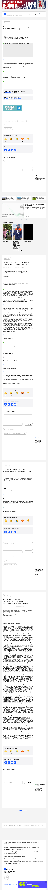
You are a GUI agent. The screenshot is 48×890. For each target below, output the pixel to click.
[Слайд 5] (26, 219)
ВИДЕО (42, 825)
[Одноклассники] (9, 150)
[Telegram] (12, 150)
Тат (35, 14)
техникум (22, 121)
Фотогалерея (26, 825)
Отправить (28, 170)
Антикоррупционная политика (10, 884)
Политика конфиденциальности (11, 887)
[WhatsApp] (15, 150)
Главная (5, 825)
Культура (6, 258)
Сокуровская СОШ (9, 429)
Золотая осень (8, 557)
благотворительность (10, 121)
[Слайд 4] (25, 219)
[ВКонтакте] (5, 150)
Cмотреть (35, 886)
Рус (29, 14)
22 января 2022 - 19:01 (7, 606)
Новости (19, 825)
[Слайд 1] (21, 219)
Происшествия (35, 825)
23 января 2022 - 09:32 (7, 31)
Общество (7, 22)
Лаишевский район (9, 125)
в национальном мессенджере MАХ (13, 98)
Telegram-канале (9, 92)
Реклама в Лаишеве (24, 125)
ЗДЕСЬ (14, 740)
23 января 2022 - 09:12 (7, 267)
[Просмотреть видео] (7, 232)
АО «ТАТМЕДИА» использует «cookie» (12, 885)
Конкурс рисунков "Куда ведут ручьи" (14, 433)
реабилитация (8, 560)
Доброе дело (8, 128)
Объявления (12, 825)
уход (17, 560)
